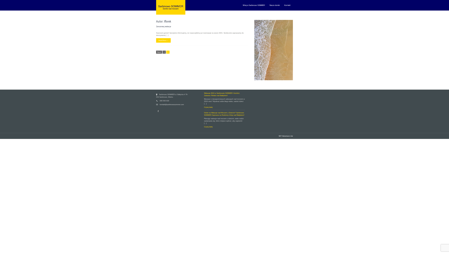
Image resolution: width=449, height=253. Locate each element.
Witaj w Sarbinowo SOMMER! (254, 5)
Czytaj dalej (208, 107)
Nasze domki (275, 5)
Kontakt (287, 5)
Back (159, 52)
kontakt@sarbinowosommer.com (172, 104)
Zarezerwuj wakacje (163, 26)
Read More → (163, 40)
